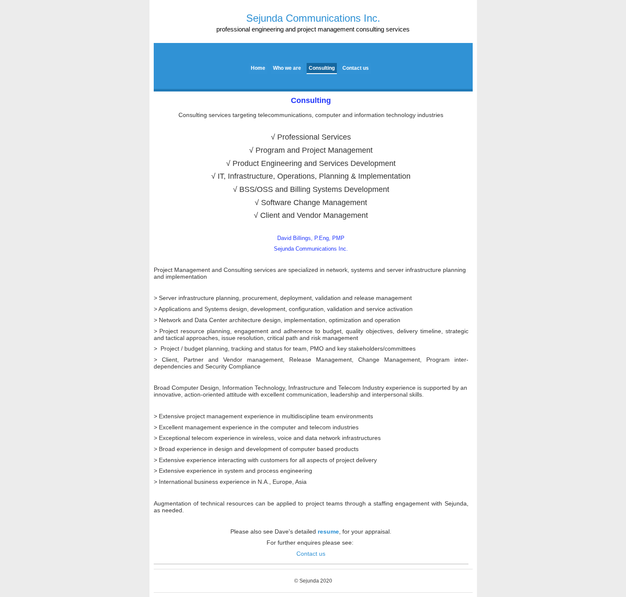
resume (328, 531)
